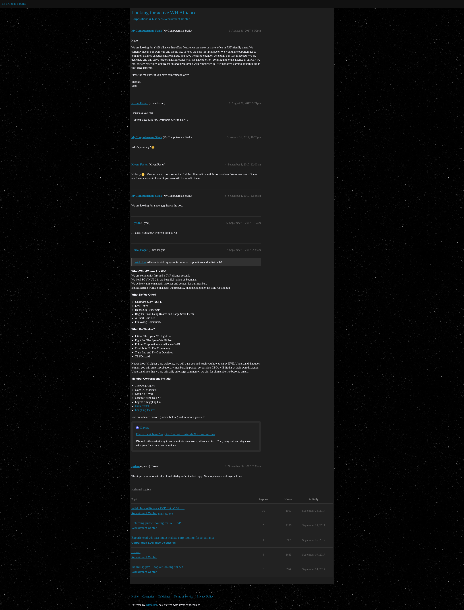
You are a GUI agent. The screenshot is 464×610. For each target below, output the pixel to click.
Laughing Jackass (145, 410)
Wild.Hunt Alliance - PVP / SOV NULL (158, 508)
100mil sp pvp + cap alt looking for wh (157, 567)
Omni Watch (142, 406)
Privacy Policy (205, 596)
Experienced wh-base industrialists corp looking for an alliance (172, 537)
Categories (148, 596)
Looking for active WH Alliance (163, 12)
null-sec (162, 513)
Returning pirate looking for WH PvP (156, 523)
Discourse (151, 604)
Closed (135, 552)
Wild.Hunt (140, 262)
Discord (144, 427)
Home (134, 596)
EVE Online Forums (14, 3)
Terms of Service (183, 596)
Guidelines (164, 596)
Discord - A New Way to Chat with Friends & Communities (175, 434)
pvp (171, 513)
